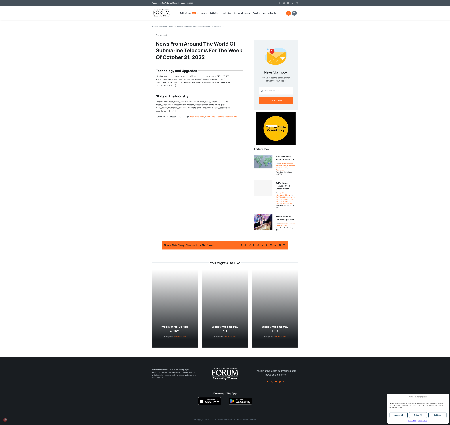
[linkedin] (292, 3)
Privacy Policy (422, 421)
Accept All (398, 415)
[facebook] (280, 3)
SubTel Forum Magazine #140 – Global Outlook (283, 186)
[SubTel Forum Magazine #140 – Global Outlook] (263, 188)
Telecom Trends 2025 (284, 203)
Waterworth (280, 170)
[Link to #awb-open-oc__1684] (294, 13)
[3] (225, 367)
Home (154, 26)
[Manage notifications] (5, 420)
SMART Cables (281, 197)
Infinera (292, 224)
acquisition (284, 224)
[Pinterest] (271, 245)
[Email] (284, 245)
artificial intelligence (281, 194)
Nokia (278, 226)
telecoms (284, 168)
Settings (437, 415)
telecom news (231, 116)
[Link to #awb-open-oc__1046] (288, 13)
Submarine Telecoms (214, 116)
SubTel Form (287, 201)
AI (280, 163)
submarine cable (197, 116)
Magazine (288, 195)
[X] (246, 245)
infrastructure (287, 163)
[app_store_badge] (209, 398)
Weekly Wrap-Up (180, 336)
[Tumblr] (267, 245)
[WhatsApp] (258, 245)
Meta (284, 166)
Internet (279, 166)
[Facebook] (241, 245)
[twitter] (284, 3)
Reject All (418, 415)
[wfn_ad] (276, 113)
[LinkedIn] (254, 245)
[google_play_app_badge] (240, 398)
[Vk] (275, 245)
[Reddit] (250, 245)
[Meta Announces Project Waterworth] (263, 155)
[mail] (297, 3)
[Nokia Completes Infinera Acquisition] (263, 215)
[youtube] (288, 3)
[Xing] (280, 245)
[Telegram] (262, 245)
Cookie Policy (412, 421)
